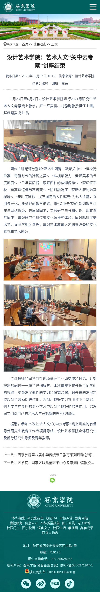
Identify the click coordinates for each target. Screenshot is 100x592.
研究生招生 (35, 518)
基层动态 (39, 44)
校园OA (51, 518)
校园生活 (59, 528)
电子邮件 (83, 523)
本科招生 (18, 518)
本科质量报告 (50, 523)
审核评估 (66, 518)
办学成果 (86, 528)
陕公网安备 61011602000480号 (52, 572)
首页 (25, 44)
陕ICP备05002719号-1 (76, 565)
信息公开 (31, 523)
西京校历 (28, 528)
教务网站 (81, 518)
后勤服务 (16, 523)
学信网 (73, 528)
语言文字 (43, 528)
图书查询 (68, 523)
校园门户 (13, 528)
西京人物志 (50, 533)
